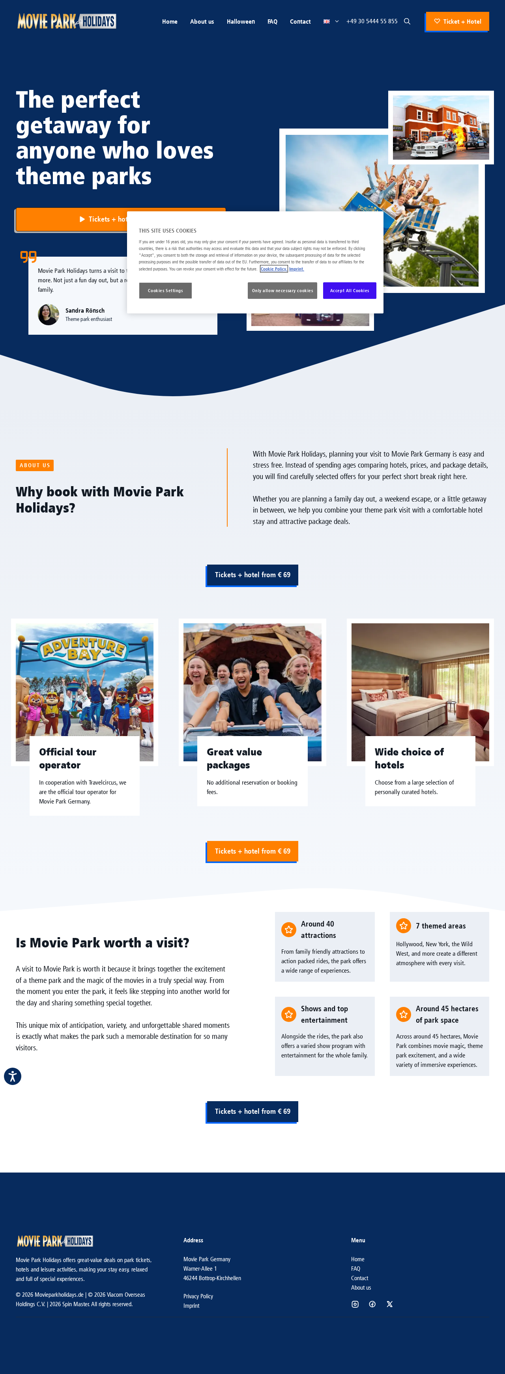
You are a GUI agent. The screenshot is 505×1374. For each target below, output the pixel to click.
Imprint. (296, 269)
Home (170, 21)
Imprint (191, 1305)
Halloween (241, 21)
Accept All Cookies (349, 290)
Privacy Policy (198, 1296)
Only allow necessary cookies (282, 290)
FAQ (272, 21)
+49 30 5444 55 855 (372, 21)
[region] (255, 262)
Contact (300, 21)
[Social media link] (355, 1304)
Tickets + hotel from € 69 (252, 574)
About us (202, 21)
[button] (407, 21)
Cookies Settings (165, 290)
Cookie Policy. (274, 269)
